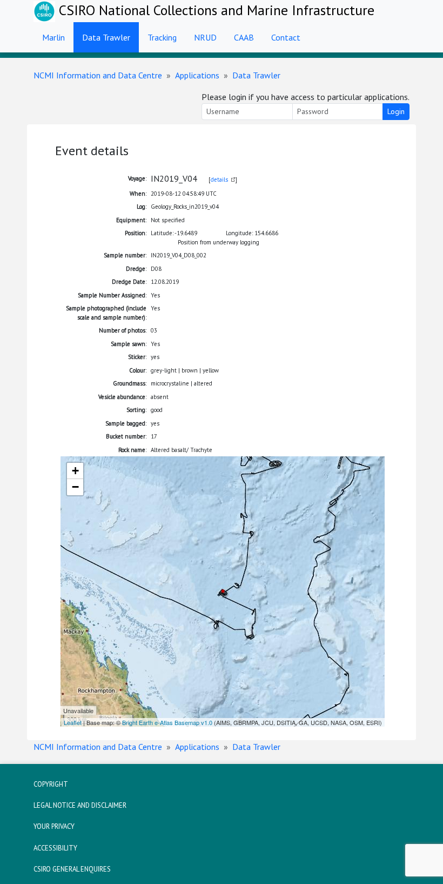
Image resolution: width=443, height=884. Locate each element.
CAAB (244, 37)
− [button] (75, 487)
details (219, 179)
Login (396, 111)
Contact (285, 37)
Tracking (162, 37)
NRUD (205, 37)
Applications (197, 75)
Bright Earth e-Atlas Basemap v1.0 (167, 722)
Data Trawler (106, 37)
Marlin (53, 37)
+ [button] (75, 470)
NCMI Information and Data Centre (97, 75)
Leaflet (73, 722)
